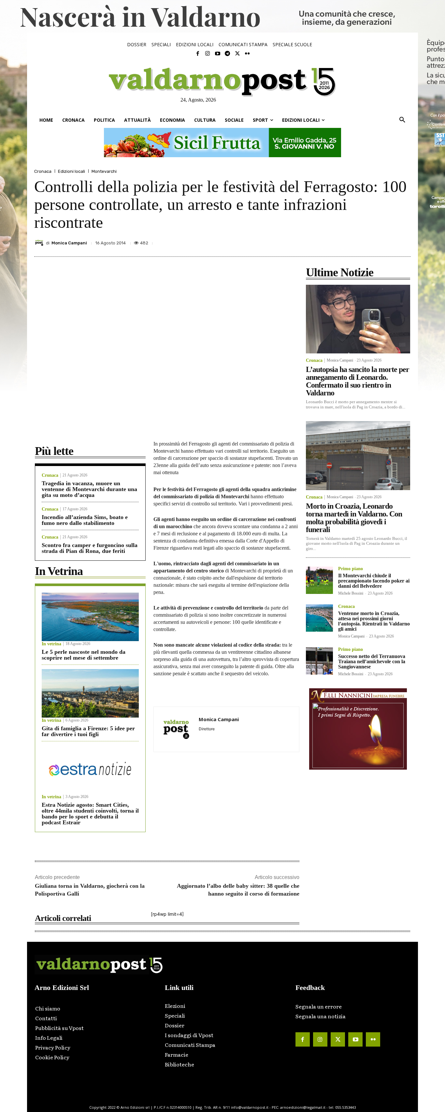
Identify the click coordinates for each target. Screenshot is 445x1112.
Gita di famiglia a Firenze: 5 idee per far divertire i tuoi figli (88, 731)
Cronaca (42, 171)
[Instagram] (207, 54)
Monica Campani (69, 243)
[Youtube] (218, 54)
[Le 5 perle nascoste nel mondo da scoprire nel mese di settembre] (90, 617)
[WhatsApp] (388, 241)
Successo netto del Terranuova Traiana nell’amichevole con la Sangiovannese (371, 661)
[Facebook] (198, 54)
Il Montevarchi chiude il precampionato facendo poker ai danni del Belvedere (373, 581)
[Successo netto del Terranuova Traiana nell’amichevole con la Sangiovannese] (319, 660)
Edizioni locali (71, 171)
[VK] (373, 241)
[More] (404, 241)
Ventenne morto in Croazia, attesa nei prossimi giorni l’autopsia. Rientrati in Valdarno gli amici (374, 621)
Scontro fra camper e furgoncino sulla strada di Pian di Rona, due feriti (89, 548)
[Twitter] (237, 54)
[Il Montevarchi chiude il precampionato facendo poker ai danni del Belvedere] (319, 580)
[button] (402, 120)
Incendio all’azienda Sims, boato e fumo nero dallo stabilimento (85, 520)
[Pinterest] (358, 241)
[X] (343, 241)
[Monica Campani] (40, 243)
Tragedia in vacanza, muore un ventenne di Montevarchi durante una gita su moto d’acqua (89, 489)
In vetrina (51, 644)
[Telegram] (227, 54)
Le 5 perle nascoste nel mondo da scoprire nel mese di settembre (83, 655)
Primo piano (350, 569)
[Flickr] (247, 54)
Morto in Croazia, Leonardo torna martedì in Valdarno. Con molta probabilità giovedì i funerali (354, 518)
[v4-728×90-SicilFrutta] (222, 142)
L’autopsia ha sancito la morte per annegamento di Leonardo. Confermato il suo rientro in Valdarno (357, 381)
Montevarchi (104, 171)
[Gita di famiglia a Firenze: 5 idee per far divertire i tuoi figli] (90, 693)
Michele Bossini (350, 593)
